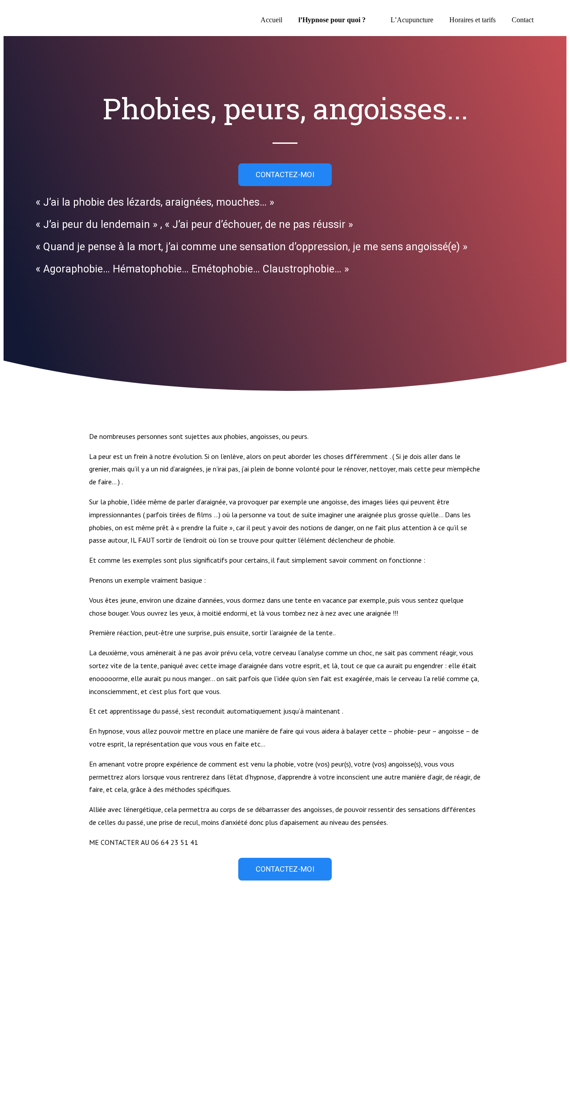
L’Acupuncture (412, 20)
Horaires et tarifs (472, 20)
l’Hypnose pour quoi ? (332, 20)
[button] (285, 174)
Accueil (271, 20)
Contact (522, 20)
